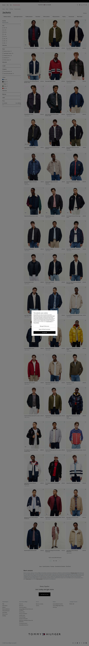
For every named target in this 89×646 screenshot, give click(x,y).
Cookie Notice (49, 321)
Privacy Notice (36, 322)
